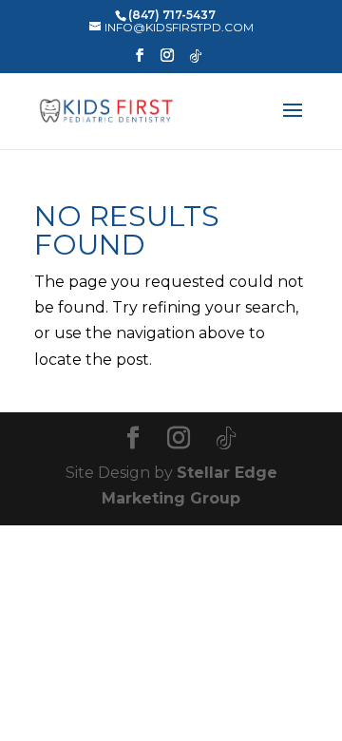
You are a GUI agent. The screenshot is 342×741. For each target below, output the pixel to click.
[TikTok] (195, 61)
